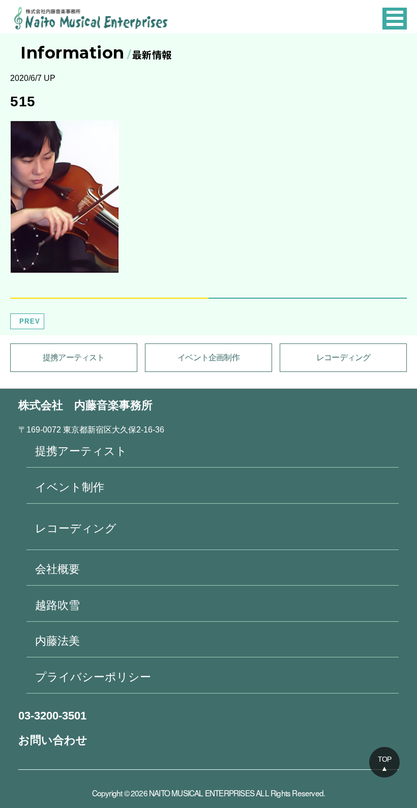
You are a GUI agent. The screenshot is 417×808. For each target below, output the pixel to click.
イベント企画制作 (208, 357)
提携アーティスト (74, 357)
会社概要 (57, 569)
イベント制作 (69, 487)
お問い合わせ (52, 740)
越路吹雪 (57, 605)
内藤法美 (57, 640)
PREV (29, 321)
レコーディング (343, 357)
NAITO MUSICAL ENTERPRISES (201, 792)
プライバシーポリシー (93, 677)
